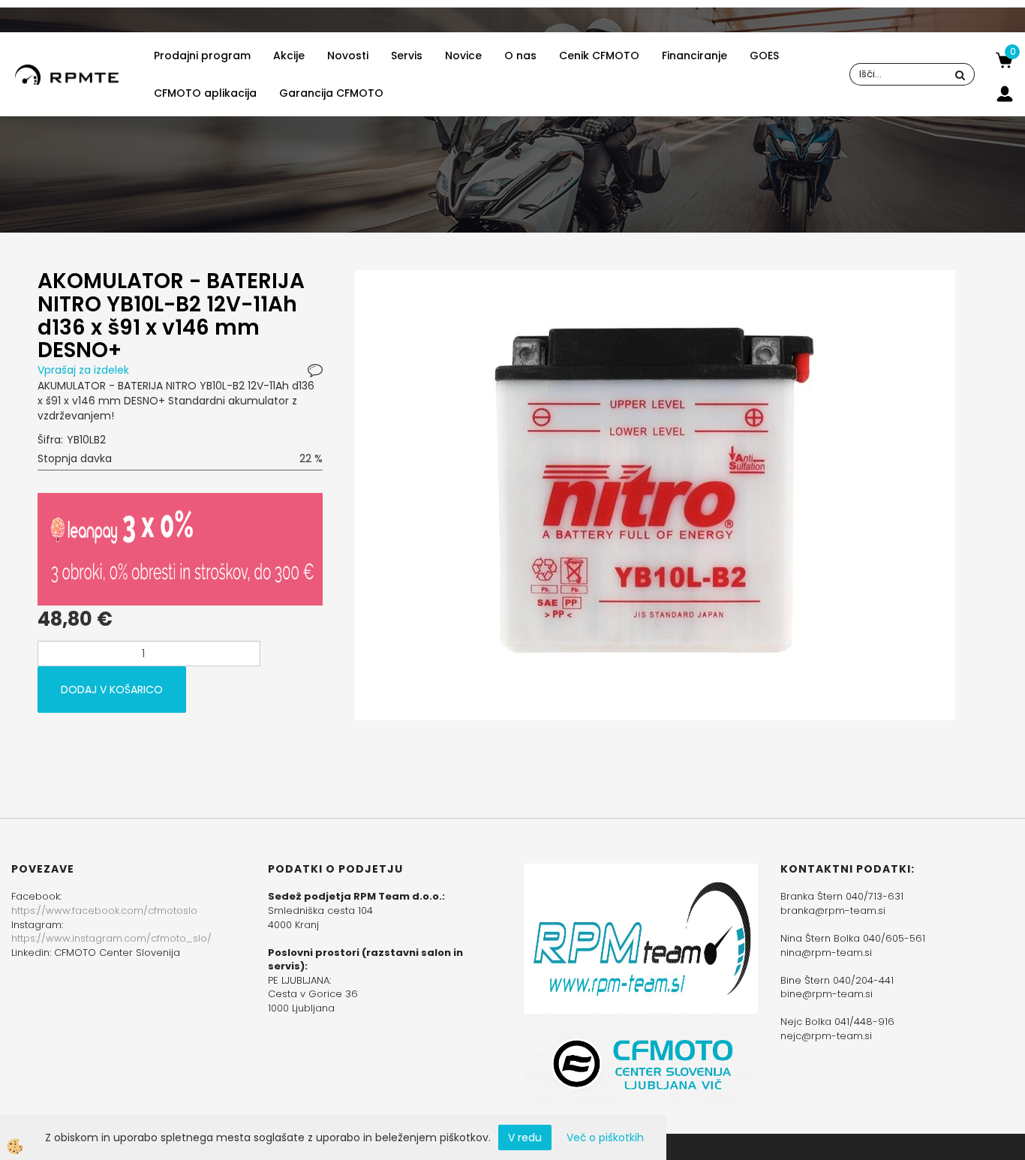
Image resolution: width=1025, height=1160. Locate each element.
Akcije (289, 55)
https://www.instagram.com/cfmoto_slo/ (111, 938)
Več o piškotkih (605, 1137)
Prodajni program (202, 55)
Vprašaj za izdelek (83, 369)
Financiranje (694, 55)
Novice (463, 55)
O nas (520, 55)
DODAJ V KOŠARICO (112, 689)
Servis (406, 55)
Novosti (347, 55)
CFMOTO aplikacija (205, 93)
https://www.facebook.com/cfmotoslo (104, 910)
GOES (764, 55)
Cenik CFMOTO (599, 55)
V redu (525, 1137)
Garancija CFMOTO (331, 93)
